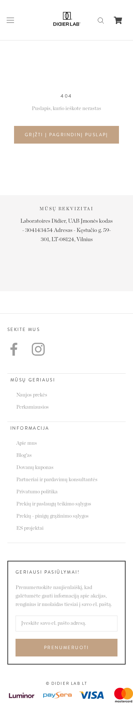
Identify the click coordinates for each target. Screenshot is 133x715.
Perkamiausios (32, 407)
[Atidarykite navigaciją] (10, 20)
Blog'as (24, 455)
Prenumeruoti (66, 647)
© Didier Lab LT (67, 683)
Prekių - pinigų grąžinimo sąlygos (52, 516)
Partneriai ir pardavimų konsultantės (57, 479)
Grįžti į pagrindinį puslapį (66, 134)
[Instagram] (38, 349)
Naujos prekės (31, 395)
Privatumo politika (37, 491)
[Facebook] (13, 349)
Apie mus (26, 443)
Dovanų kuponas (35, 467)
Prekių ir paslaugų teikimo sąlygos (53, 504)
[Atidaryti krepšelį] (118, 20)
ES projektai (30, 528)
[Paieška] (101, 20)
